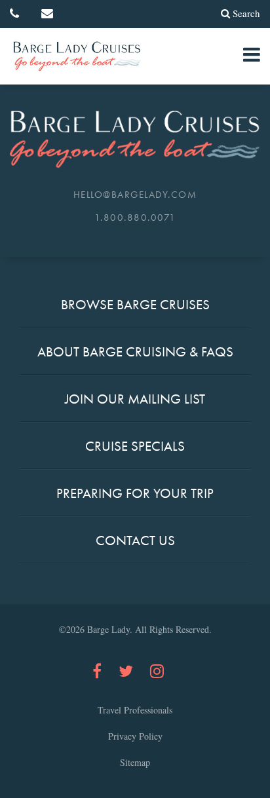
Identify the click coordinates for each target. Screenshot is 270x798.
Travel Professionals (135, 710)
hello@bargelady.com (135, 194)
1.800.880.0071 (135, 217)
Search (246, 13)
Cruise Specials (135, 446)
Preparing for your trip (135, 493)
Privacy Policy (135, 736)
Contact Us (135, 540)
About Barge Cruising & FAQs (135, 351)
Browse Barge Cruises (135, 304)
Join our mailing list (135, 399)
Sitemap (135, 762)
